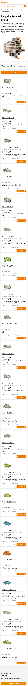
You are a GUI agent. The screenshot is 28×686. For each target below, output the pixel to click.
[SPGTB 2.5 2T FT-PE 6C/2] (7, 612)
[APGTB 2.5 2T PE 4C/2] (7, 495)
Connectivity (14, 9)
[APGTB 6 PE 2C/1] (7, 259)
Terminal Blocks (21, 9)
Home (2, 9)
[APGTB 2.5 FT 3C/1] (7, 376)
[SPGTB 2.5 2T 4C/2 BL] (7, 523)
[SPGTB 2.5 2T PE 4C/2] (7, 466)
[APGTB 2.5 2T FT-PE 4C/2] (7, 317)
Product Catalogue (7, 9)
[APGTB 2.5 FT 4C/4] (7, 111)
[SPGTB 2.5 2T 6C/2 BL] (7, 583)
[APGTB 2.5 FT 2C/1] (7, 81)
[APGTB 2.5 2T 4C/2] (7, 436)
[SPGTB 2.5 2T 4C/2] (7, 406)
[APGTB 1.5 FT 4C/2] (7, 230)
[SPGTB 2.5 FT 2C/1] (7, 287)
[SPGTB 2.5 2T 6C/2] (7, 170)
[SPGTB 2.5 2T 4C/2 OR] (7, 553)
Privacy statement (15, 679)
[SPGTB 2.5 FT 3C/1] (7, 347)
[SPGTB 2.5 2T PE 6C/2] (7, 642)
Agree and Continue (13, 683)
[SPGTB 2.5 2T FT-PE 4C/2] (7, 141)
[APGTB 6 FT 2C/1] (7, 200)
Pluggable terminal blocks (19, 90)
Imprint (8, 679)
